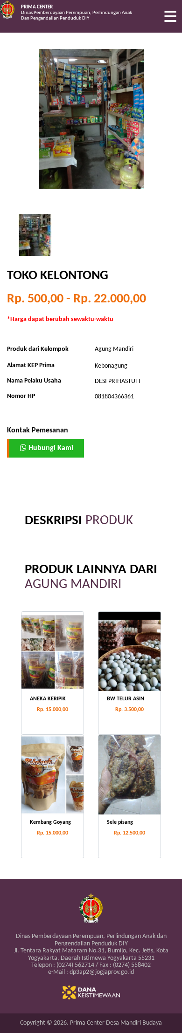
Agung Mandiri (114, 349)
